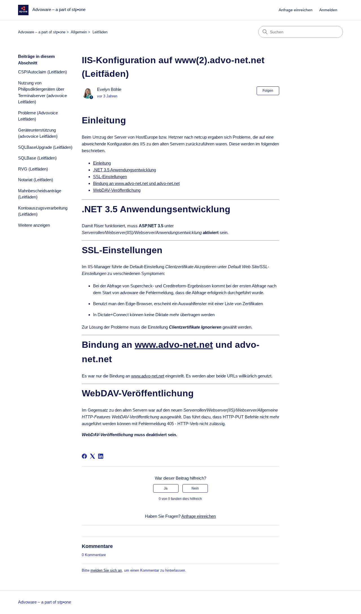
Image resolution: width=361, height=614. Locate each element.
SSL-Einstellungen (110, 176)
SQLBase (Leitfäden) (37, 158)
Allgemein (79, 32)
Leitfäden (100, 32)
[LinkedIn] (100, 456)
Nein (195, 488)
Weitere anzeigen (34, 225)
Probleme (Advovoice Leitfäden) (38, 116)
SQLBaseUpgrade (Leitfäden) (45, 147)
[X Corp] (92, 456)
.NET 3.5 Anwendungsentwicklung (124, 169)
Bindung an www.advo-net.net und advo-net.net (136, 183)
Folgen (268, 91)
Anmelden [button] (328, 10)
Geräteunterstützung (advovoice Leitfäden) (38, 133)
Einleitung (102, 163)
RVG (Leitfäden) (33, 169)
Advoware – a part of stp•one (41, 32)
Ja (166, 488)
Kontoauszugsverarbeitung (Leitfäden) (42, 211)
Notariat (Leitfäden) (35, 179)
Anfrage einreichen (295, 10)
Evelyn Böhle (109, 89)
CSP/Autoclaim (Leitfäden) (42, 71)
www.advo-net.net (174, 345)
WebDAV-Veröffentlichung (116, 190)
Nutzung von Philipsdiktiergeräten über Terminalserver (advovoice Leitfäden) (42, 92)
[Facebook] (84, 456)
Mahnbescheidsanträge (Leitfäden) (39, 194)
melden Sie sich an (106, 570)
